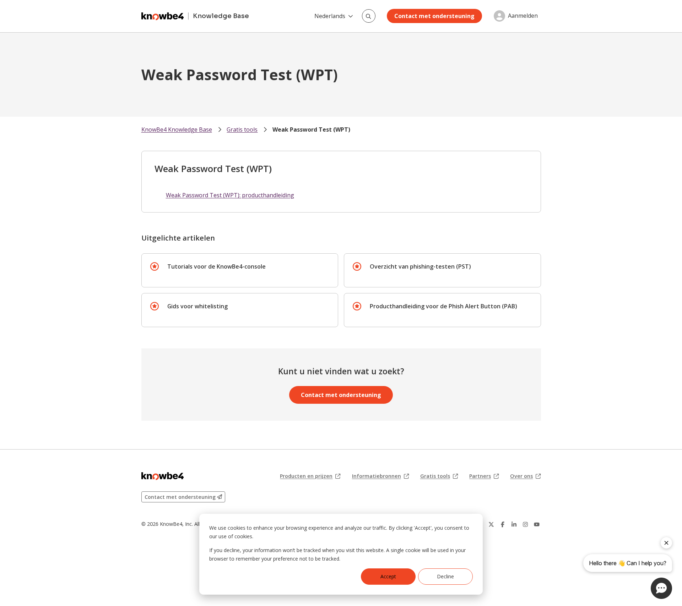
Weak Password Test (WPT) (311, 129)
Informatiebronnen (380, 476)
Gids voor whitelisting (197, 306)
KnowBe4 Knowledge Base (176, 129)
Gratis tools (242, 129)
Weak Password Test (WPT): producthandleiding (230, 195)
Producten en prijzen (310, 476)
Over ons (525, 476)
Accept (388, 576)
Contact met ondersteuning (434, 16)
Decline (445, 576)
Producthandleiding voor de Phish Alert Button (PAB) (443, 306)
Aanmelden (523, 16)
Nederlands (329, 16)
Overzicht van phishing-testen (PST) (420, 266)
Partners (484, 476)
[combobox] (368, 16)
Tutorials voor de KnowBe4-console (216, 266)
